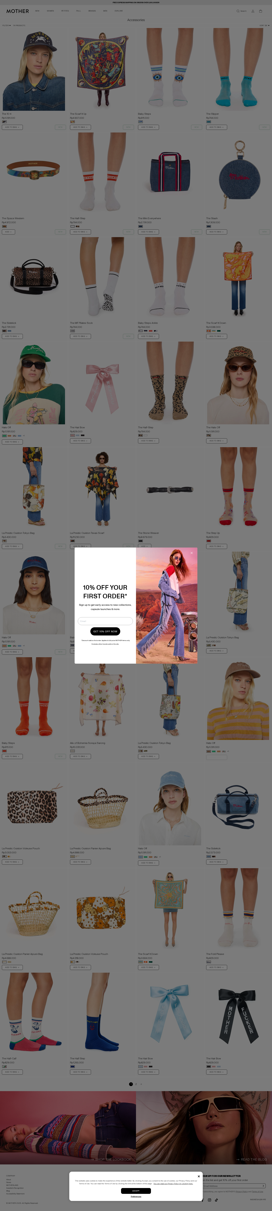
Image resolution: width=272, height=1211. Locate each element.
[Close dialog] (191, 553)
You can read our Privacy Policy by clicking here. (173, 1183)
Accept (135, 1191)
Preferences (136, 1196)
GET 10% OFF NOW (105, 631)
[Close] (198, 1176)
